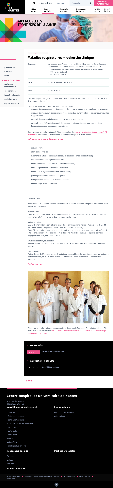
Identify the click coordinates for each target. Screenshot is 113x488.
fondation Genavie (12, 95)
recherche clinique (12, 80)
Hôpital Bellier (12, 431)
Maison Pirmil (12, 442)
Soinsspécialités (48, 10)
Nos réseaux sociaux (17, 451)
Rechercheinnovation (64, 10)
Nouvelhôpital (107, 10)
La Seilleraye (12, 434)
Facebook (10, 456)
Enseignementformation (81, 10)
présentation (9, 67)
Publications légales (64, 451)
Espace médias (62, 407)
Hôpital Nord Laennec (15, 416)
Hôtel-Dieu (11, 412)
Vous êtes (60, 3)
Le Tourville (11, 427)
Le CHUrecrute (97, 10)
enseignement (10, 91)
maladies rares (10, 99)
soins (6, 76)
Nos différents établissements (22, 407)
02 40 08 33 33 (33, 352)
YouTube (10, 463)
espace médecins (11, 103)
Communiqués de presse (63, 412)
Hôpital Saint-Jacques (15, 420)
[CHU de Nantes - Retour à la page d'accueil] (12, 7)
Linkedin (10, 460)
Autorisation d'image (62, 416)
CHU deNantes (33, 10)
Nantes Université (16, 468)
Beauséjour (11, 438)
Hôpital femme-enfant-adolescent (20, 423)
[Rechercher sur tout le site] (91, 3)
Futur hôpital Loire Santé (16, 446)
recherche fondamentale (10, 85)
